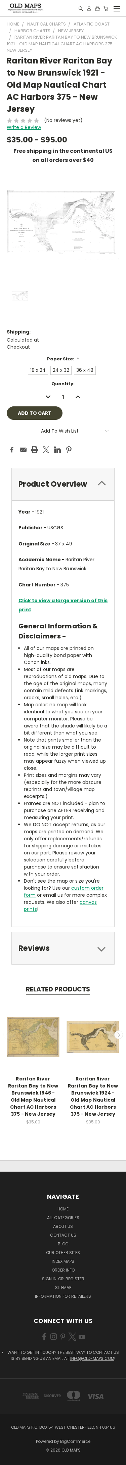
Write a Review (24, 127)
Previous (7, 1034)
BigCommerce (75, 1441)
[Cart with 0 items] (105, 8)
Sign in (49, 1279)
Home (63, 1209)
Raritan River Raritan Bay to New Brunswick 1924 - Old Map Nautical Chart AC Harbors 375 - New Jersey (93, 1096)
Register (75, 1279)
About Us (63, 1226)
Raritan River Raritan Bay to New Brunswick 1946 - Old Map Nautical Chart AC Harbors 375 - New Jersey (33, 1096)
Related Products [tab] (58, 989)
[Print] (34, 449)
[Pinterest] (69, 449)
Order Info (63, 1270)
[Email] (23, 449)
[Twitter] (46, 449)
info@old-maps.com (92, 1358)
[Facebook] (11, 449)
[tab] (63, 484)
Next (118, 1034)
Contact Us (63, 1235)
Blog (63, 1244)
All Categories (63, 1217)
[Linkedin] (57, 449)
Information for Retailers (63, 1296)
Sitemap (63, 1287)
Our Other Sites (63, 1252)
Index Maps (63, 1261)
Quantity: (63, 384)
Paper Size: (63, 359)
